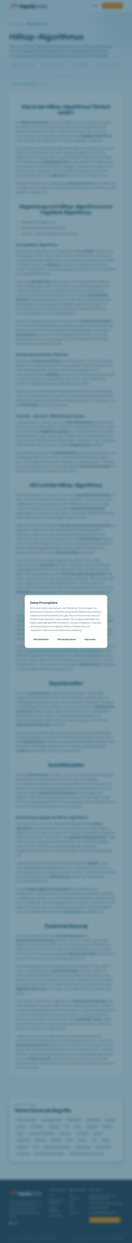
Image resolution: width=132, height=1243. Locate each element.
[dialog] (66, 621)
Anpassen (90, 639)
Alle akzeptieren (66, 639)
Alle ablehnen (41, 639)
